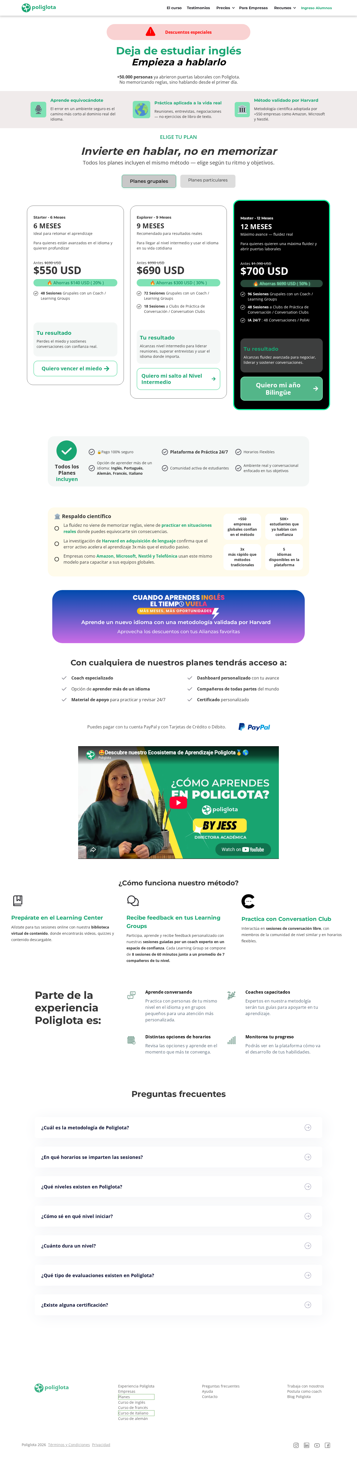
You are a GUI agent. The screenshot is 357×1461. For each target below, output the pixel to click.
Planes (124, 1396)
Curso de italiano (133, 1413)
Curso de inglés (131, 1402)
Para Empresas (253, 7)
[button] (224, 8)
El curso (174, 7)
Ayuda (207, 1391)
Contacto (209, 1396)
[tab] (149, 181)
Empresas (126, 1391)
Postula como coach (304, 1391)
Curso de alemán (133, 1418)
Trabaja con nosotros (305, 1386)
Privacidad (101, 1444)
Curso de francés (133, 1407)
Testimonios (198, 7)
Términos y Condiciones (69, 1444)
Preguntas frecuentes (221, 1386)
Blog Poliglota (299, 1396)
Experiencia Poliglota (136, 1386)
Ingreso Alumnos (316, 8)
